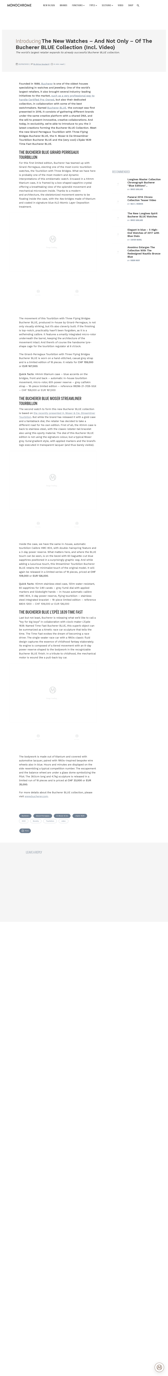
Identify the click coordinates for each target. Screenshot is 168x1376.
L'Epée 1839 (79, 816)
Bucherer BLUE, (57, 107)
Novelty (36, 821)
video (63, 821)
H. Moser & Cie (62, 816)
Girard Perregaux (42, 816)
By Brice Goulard (41, 64)
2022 (24, 821)
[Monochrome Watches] (19, 5)
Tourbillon (50, 821)
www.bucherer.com (36, 796)
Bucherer (47, 83)
